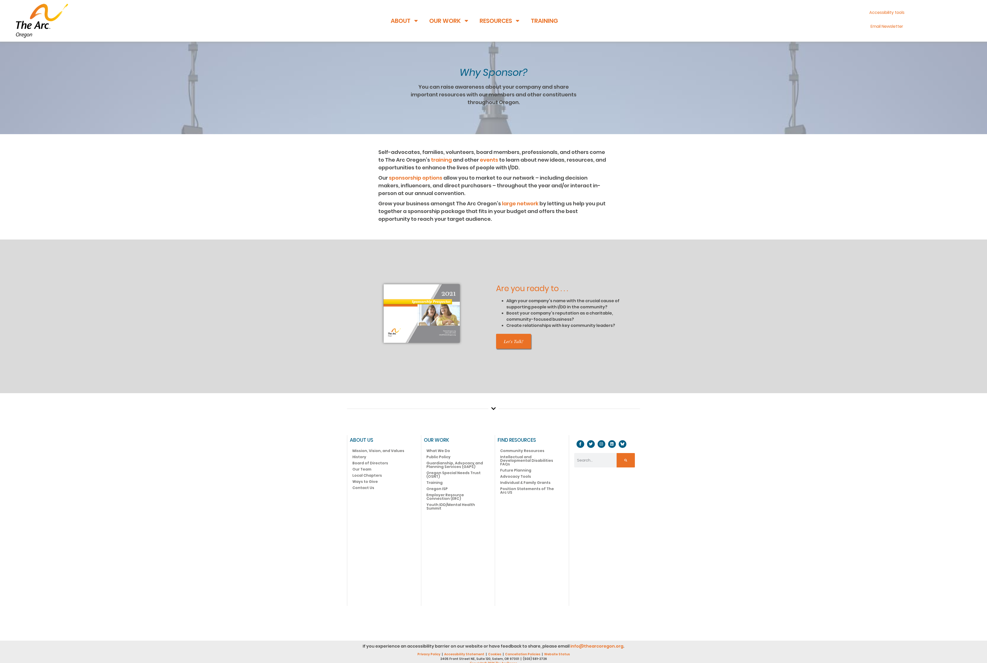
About (400, 21)
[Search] (626, 460)
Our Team (361, 469)
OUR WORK (436, 440)
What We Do (438, 450)
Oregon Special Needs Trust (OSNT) (453, 474)
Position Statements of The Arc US (527, 490)
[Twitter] (591, 444)
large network (520, 203)
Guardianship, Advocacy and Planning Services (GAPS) (454, 465)
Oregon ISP (437, 488)
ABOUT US (361, 440)
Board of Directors (370, 463)
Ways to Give (365, 481)
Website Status (557, 654)
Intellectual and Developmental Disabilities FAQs (526, 460)
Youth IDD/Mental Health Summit (450, 506)
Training (544, 21)
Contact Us (363, 487)
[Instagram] (601, 444)
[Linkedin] (612, 444)
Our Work (445, 21)
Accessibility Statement (464, 654)
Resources (496, 21)
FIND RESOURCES (517, 440)
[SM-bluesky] (622, 444)
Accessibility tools (886, 12)
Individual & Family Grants (525, 482)
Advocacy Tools (515, 476)
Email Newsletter (887, 26)
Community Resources (522, 450)
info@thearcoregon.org (596, 646)
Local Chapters (367, 475)
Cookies (494, 654)
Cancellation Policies (522, 654)
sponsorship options (415, 177)
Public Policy (438, 456)
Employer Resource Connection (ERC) (445, 496)
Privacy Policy (428, 654)
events (489, 159)
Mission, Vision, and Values (378, 450)
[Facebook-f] (580, 444)
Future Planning (515, 470)
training (441, 159)
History (359, 456)
